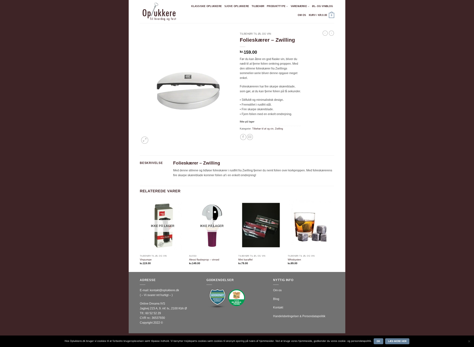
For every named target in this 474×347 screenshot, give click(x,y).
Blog (276, 298)
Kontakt (278, 307)
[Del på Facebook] (243, 137)
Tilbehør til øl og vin (255, 33)
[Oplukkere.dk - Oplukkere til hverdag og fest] (159, 11)
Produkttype (276, 6)
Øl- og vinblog (322, 6)
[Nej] (469, 342)
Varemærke (299, 6)
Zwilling (279, 128)
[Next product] (325, 33)
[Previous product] (331, 33)
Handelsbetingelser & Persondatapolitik (299, 316)
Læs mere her (397, 341)
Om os (302, 15)
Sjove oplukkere (236, 6)
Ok (378, 341)
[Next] (333, 234)
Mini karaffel (245, 259)
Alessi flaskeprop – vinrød (204, 259)
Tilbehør (258, 6)
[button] (321, 15)
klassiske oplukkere (206, 6)
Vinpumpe (146, 259)
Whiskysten (294, 259)
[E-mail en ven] (250, 137)
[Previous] (140, 234)
